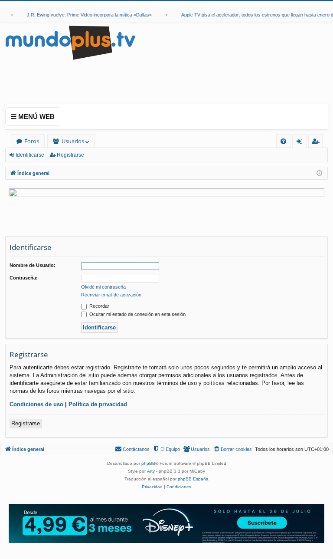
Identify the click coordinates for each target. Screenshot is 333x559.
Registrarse (70, 155)
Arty (151, 471)
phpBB (148, 463)
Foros (31, 141)
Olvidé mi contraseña (103, 286)
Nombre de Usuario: (33, 265)
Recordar (98, 306)
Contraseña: (24, 277)
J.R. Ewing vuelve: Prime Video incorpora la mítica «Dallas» (85, 14)
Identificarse (30, 155)
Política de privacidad (98, 404)
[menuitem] (283, 141)
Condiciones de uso (36, 404)
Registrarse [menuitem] (317, 142)
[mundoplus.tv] (70, 42)
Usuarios (73, 141)
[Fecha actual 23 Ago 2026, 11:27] (319, 173)
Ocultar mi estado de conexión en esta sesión (137, 314)
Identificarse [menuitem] (301, 142)
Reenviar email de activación (111, 294)
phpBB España (193, 479)
